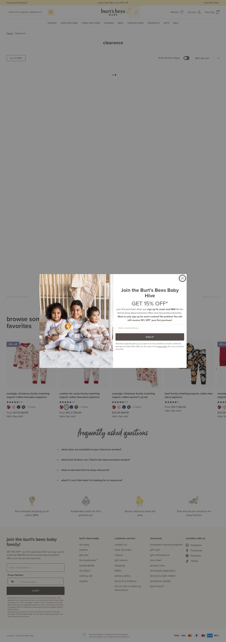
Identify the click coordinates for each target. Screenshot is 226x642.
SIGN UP (150, 336)
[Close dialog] (182, 278)
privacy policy (162, 346)
